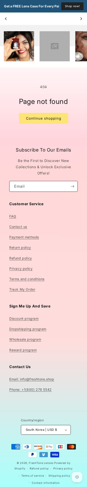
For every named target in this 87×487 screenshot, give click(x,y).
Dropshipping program (27, 329)
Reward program (23, 350)
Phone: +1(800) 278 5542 (30, 389)
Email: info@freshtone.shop (31, 379)
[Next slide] (81, 18)
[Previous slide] (6, 18)
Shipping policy (59, 475)
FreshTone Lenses (41, 463)
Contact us (18, 227)
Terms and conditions (27, 279)
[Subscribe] (72, 186)
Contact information (46, 482)
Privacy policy (20, 268)
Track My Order (22, 289)
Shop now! (72, 6)
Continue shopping (43, 118)
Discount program (24, 318)
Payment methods (24, 237)
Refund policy (20, 258)
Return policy (20, 247)
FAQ (12, 216)
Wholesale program (25, 339)
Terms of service (32, 475)
